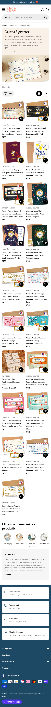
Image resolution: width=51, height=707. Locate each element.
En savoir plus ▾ (9, 52)
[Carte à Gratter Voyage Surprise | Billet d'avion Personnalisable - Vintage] (13, 111)
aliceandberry (12, 694)
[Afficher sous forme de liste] (46, 94)
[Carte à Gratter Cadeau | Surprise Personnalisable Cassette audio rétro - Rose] (13, 403)
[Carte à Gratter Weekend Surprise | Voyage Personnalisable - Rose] (13, 320)
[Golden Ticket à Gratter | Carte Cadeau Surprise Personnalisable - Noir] (37, 111)
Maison (4, 25)
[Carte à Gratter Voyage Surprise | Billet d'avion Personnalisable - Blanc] (37, 447)
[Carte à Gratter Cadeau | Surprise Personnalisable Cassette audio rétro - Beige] (37, 361)
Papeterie (6, 376)
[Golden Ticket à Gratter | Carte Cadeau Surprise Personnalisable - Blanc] (13, 276)
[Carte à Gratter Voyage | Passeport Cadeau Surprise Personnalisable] (13, 152)
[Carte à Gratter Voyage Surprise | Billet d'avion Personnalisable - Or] (13, 488)
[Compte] (42, 9)
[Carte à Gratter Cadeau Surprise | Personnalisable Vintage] (13, 447)
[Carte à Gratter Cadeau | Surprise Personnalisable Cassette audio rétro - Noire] (13, 193)
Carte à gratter (8, 125)
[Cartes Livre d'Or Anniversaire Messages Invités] (13, 361)
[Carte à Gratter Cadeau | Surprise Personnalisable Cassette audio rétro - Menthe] (37, 403)
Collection (13, 25)
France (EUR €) (11, 676)
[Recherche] (45, 17)
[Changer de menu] (3, 9)
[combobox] (25, 17)
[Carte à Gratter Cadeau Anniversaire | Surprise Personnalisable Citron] (37, 152)
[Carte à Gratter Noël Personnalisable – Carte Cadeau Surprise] (37, 193)
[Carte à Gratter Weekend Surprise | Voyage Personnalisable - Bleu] (37, 320)
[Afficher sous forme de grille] (39, 94)
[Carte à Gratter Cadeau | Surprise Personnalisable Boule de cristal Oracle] (13, 235)
